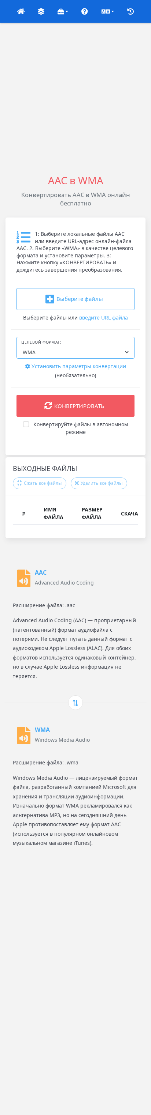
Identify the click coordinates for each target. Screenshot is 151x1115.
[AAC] (24, 578)
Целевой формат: (41, 342)
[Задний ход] (75, 702)
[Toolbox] (63, 11)
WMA (42, 730)
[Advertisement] (75, 98)
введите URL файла (103, 317)
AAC (41, 572)
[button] (21, 11)
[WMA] (24, 736)
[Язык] (107, 11)
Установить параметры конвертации (78, 366)
